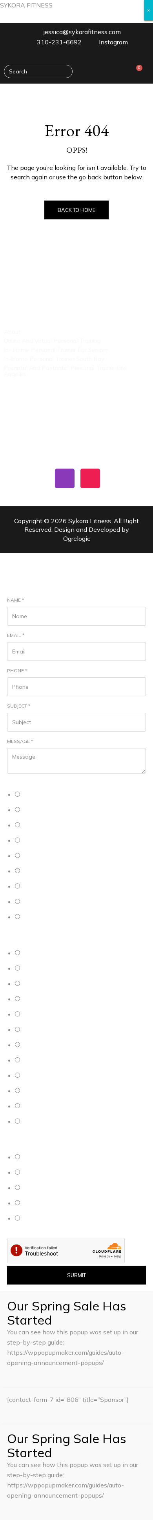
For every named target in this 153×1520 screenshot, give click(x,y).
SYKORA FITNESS (26, 5)
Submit (76, 1275)
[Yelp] (14, 478)
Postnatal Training (43, 841)
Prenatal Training (41, 825)
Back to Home (76, 210)
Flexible (31, 1219)
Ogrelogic (76, 538)
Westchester (37, 1106)
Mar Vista (33, 1091)
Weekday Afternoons (46, 1173)
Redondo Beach (41, 1061)
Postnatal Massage (45, 902)
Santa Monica (38, 1030)
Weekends (34, 1203)
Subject (18, 706)
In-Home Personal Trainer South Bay (54, 359)
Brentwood (35, 1076)
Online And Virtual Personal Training (52, 341)
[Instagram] (65, 478)
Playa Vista (35, 1015)
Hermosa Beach (41, 969)
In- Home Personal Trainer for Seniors (56, 350)
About (12, 332)
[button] (143, 95)
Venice (30, 1045)
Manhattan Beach (42, 953)
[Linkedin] (39, 478)
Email (15, 635)
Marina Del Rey (39, 999)
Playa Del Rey (38, 984)
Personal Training (42, 795)
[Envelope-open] (116, 478)
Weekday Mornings (44, 1158)
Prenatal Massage (43, 887)
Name (15, 600)
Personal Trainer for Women (54, 871)
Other (28, 917)
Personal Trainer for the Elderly (57, 856)
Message (20, 741)
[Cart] (136, 71)
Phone (17, 670)
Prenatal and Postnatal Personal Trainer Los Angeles (65, 371)
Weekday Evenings (44, 1188)
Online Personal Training (50, 810)
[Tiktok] (90, 478)
